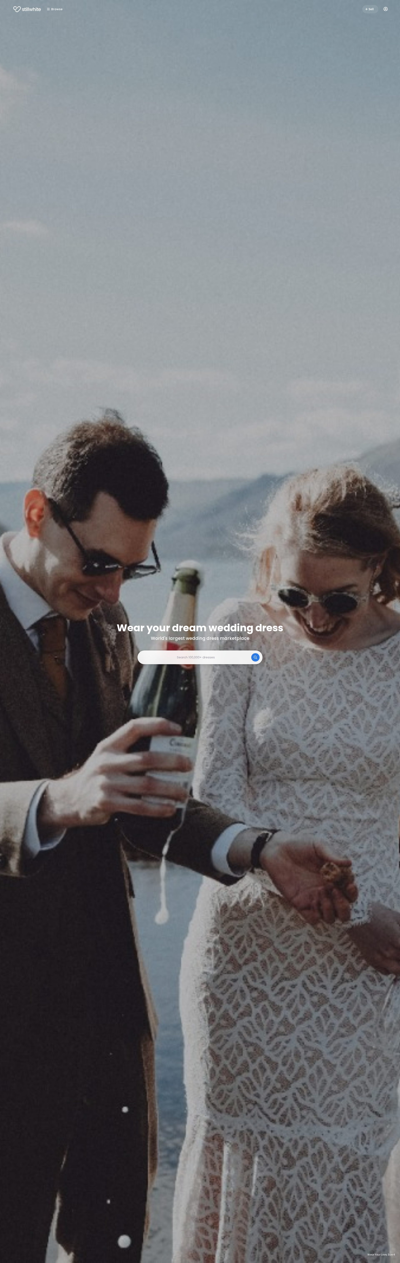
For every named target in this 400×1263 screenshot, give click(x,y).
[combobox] (200, 657)
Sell (371, 9)
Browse (56, 9)
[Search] (255, 657)
